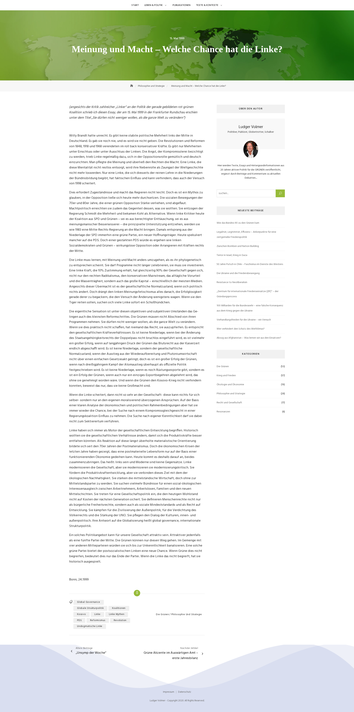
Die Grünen (162, 614)
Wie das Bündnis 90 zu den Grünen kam (238, 223)
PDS (79, 620)
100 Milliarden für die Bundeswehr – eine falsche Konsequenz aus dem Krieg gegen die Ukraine (250, 308)
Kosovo (81, 614)
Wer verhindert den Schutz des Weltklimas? (241, 329)
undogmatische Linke (89, 626)
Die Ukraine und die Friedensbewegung (238, 273)
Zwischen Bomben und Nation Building (238, 246)
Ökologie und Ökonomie (230, 384)
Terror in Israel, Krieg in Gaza (232, 255)
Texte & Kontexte (207, 5)
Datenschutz (184, 692)
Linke (97, 614)
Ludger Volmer (251, 126)
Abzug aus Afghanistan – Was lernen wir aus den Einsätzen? (249, 338)
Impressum (168, 692)
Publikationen (181, 5)
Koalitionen (119, 608)
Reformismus (97, 620)
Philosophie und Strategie (186, 614)
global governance (88, 602)
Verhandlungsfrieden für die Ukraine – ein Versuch (244, 320)
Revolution (120, 620)
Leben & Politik (153, 5)
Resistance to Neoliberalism (232, 282)
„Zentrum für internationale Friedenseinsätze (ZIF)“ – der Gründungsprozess (247, 294)
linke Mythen (116, 614)
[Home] (132, 86)
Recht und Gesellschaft (229, 403)
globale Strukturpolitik (90, 608)
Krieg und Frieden (226, 375)
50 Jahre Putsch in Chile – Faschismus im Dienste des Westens (250, 264)
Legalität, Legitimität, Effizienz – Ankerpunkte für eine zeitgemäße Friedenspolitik (246, 234)
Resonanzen (223, 412)
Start (135, 5)
